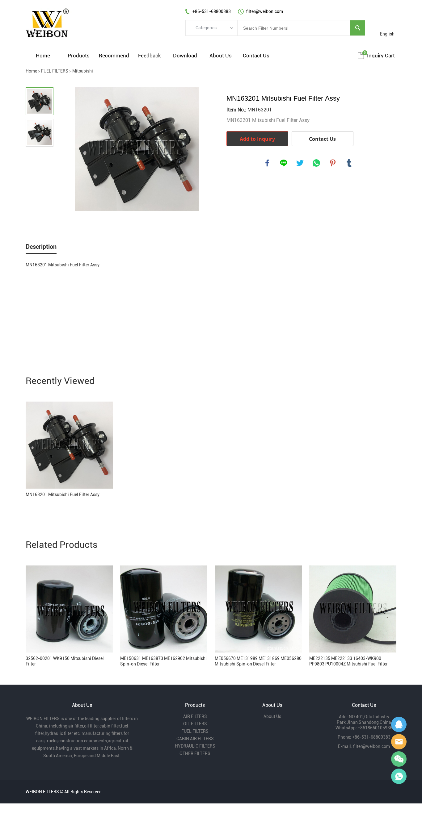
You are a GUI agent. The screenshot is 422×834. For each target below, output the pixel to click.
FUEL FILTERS (54, 71)
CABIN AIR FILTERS (195, 738)
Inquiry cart (381, 55)
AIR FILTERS (195, 716)
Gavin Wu (399, 724)
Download (185, 55)
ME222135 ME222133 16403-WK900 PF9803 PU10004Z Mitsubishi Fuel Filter (348, 661)
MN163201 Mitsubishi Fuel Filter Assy (62, 494)
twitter (300, 163)
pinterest (332, 163)
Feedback (149, 55)
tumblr (349, 163)
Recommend (114, 55)
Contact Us (256, 55)
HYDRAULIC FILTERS (195, 746)
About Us (220, 55)
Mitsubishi (82, 71)
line (283, 163)
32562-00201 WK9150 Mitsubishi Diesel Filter (65, 661)
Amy (399, 741)
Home (43, 55)
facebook (267, 163)
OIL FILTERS (195, 723)
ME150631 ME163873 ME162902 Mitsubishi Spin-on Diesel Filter (163, 661)
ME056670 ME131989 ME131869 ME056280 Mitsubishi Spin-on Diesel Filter (258, 661)
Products (79, 55)
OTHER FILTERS (194, 753)
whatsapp (316, 163)
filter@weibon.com (371, 746)
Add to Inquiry (257, 139)
